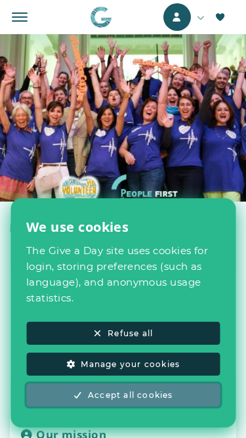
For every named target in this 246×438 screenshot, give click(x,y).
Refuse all (130, 333)
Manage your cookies (130, 364)
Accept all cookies (130, 395)
